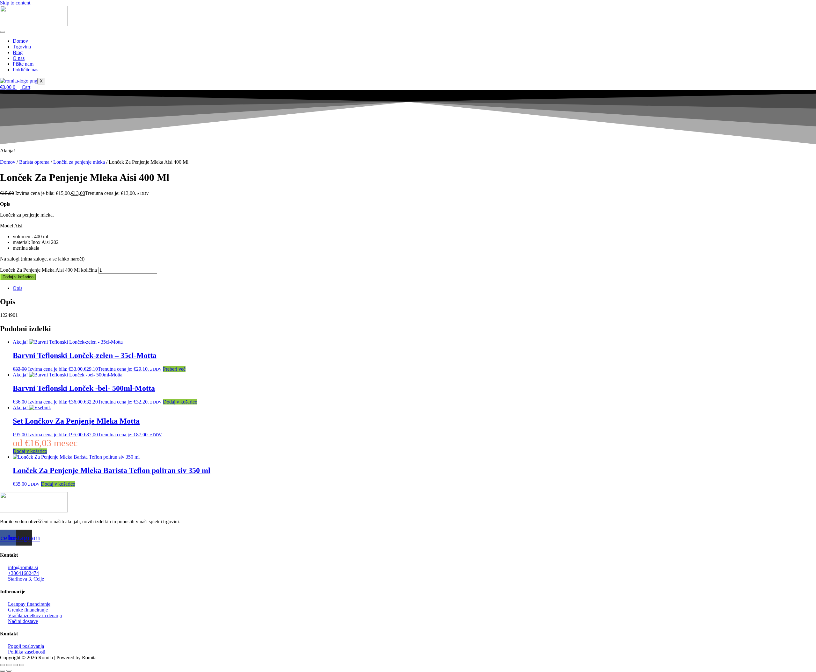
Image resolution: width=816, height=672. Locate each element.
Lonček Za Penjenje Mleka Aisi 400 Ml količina (48, 270)
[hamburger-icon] (2, 32)
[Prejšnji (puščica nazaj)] (2, 671)
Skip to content (15, 2)
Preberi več (174, 369)
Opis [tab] (17, 288)
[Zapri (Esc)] (21, 665)
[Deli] (15, 665)
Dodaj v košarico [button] (180, 401)
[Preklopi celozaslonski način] (8, 665)
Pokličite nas (25, 69)
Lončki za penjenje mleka (79, 162)
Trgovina (22, 46)
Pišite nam (23, 64)
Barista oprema (34, 162)
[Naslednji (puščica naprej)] (8, 671)
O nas (19, 58)
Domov (20, 41)
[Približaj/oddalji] (2, 665)
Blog (18, 52)
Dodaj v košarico (18, 277)
